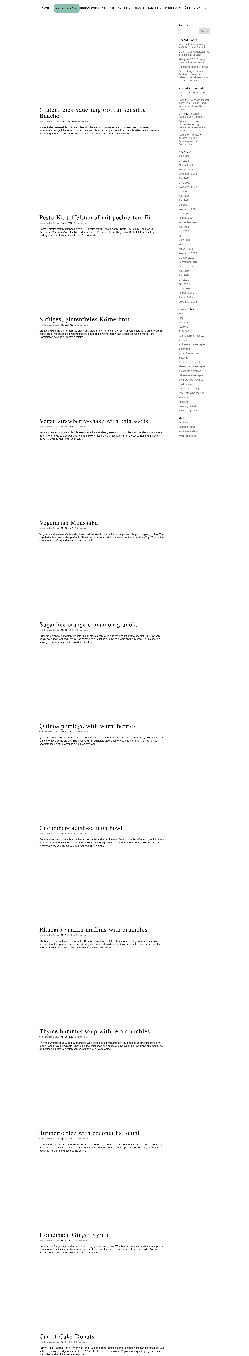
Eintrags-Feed (186, 426)
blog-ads (183, 322)
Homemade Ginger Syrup (74, 1234)
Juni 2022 (184, 200)
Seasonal (183, 401)
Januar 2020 (185, 248)
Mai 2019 (183, 279)
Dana (181, 92)
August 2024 (185, 165)
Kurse (123, 8)
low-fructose (185, 384)
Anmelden (184, 422)
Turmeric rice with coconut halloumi (89, 1133)
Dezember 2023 (187, 173)
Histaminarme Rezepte (191, 366)
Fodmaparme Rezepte (191, 335)
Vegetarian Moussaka (68, 522)
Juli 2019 (183, 270)
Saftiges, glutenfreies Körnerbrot (84, 319)
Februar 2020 (186, 244)
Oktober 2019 (186, 257)
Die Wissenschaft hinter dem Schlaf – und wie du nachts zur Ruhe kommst (193, 105)
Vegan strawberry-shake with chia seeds (93, 420)
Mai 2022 (183, 204)
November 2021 (187, 209)
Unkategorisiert (187, 406)
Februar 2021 (186, 217)
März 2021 (184, 213)
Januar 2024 (185, 169)
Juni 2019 (184, 275)
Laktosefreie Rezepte (190, 375)
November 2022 (187, 187)
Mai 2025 (183, 160)
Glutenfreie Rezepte (189, 362)
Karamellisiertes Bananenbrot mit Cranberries (187, 141)
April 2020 (184, 235)
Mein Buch (173, 8)
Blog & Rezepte (146, 8)
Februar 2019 (186, 292)
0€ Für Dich (64, 8)
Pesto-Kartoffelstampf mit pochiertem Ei (95, 217)
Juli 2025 (183, 156)
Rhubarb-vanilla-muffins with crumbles (93, 929)
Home (46, 8)
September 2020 (188, 222)
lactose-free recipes (189, 371)
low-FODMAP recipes (190, 379)
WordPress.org (187, 435)
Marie (181, 113)
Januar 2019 (185, 297)
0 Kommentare (81, 121)
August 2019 (185, 266)
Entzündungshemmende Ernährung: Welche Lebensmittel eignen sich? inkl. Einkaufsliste (193, 76)
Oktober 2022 (186, 191)
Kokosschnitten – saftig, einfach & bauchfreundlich (193, 46)
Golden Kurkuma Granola (193, 66)
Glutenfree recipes (189, 353)
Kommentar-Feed (188, 431)
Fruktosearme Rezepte (191, 344)
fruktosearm (185, 340)
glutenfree (184, 348)
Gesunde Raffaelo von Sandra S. (191, 115)
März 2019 (184, 288)
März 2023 (184, 182)
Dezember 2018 (187, 301)
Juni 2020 (184, 226)
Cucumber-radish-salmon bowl (81, 827)
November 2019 (187, 253)
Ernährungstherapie (97, 8)
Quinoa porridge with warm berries (87, 726)
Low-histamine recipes (191, 393)
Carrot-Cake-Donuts (67, 1336)
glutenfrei (183, 357)
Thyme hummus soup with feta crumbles (94, 1031)
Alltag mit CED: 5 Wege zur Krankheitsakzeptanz (192, 61)
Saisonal (183, 397)
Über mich (193, 8)
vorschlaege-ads (187, 410)
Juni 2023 (184, 178)
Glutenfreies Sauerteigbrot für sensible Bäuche (92, 112)
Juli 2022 (183, 195)
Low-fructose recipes (190, 388)
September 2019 (188, 262)
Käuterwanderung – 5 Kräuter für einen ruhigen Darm (192, 127)
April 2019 (184, 284)
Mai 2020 (183, 231)
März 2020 (184, 240)
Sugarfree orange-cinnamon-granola (88, 624)
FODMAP (183, 326)
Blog (181, 313)
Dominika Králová (51, 121)
